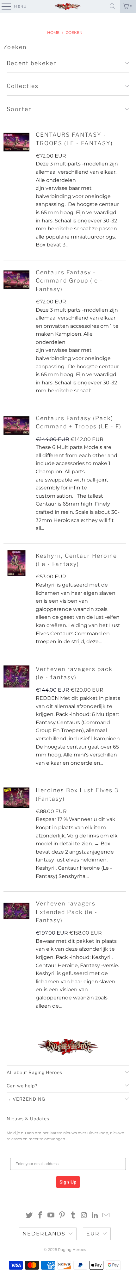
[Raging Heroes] (68, 6)
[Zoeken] (113, 6)
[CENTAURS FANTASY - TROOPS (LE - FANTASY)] (16, 142)
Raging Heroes (72, 1249)
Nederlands (43, 1234)
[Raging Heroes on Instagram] (84, 1216)
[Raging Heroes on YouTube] (51, 1216)
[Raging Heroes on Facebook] (40, 1216)
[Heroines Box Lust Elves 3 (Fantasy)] (16, 798)
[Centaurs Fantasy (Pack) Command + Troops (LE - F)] (16, 425)
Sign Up (68, 1182)
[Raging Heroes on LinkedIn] (95, 1216)
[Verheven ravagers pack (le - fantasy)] (16, 676)
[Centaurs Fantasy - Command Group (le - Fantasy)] (16, 280)
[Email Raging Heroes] (106, 1216)
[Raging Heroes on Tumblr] (73, 1216)
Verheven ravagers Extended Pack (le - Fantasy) (66, 911)
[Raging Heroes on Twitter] (29, 1216)
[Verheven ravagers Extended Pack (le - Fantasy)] (16, 911)
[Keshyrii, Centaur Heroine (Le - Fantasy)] (16, 563)
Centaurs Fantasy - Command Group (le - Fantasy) (69, 280)
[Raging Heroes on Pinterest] (62, 1216)
